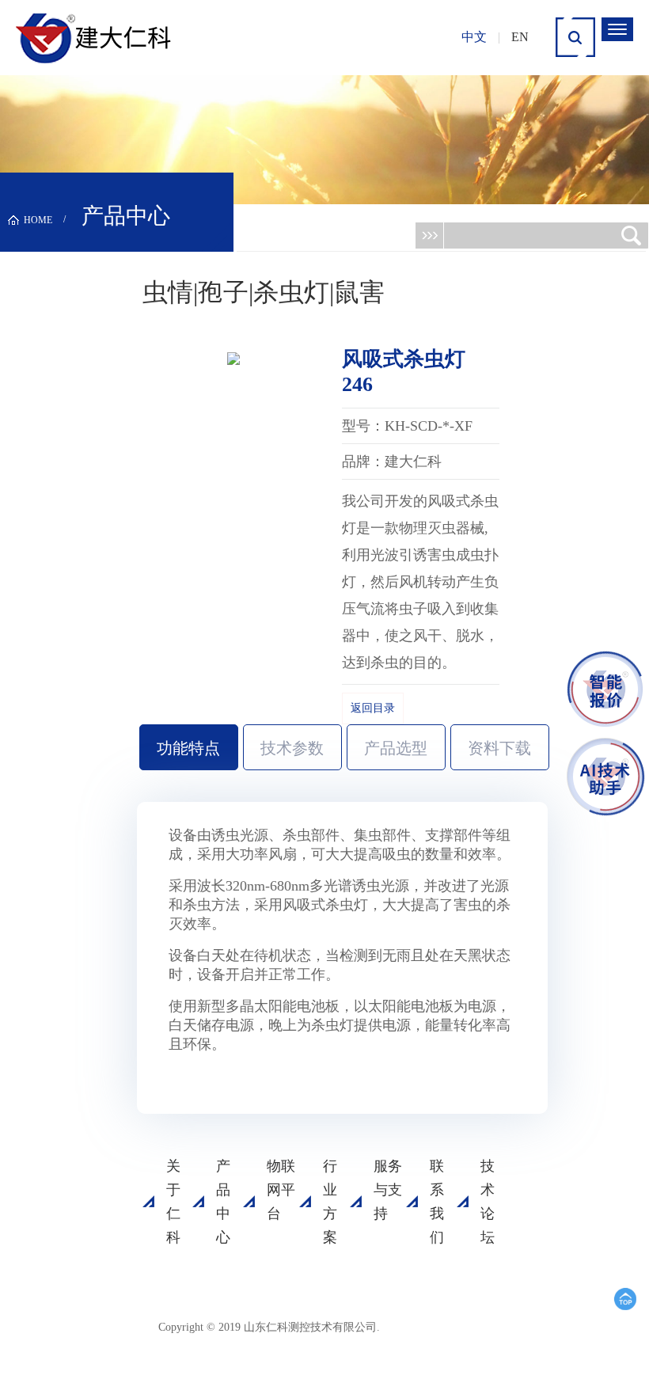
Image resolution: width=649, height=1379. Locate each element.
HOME (38, 220)
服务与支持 (388, 1189)
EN (520, 37)
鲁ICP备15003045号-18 (398, 1333)
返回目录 (373, 708)
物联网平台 (281, 1189)
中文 (474, 37)
